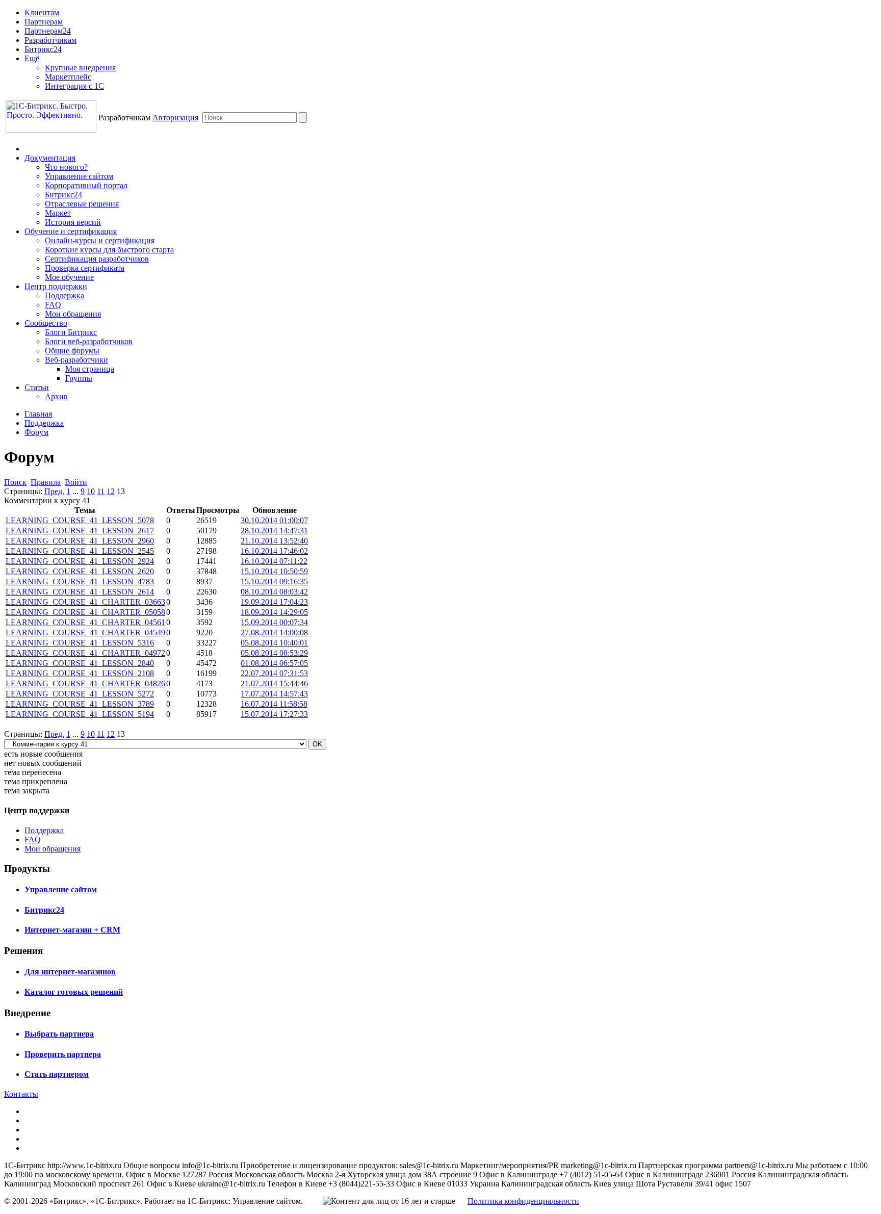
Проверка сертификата (84, 268)
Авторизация (175, 117)
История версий (73, 222)
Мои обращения (73, 313)
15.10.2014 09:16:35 (274, 581)
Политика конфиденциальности (523, 1201)
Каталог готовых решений (73, 992)
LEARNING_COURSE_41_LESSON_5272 (80, 693)
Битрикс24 (43, 49)
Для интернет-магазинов (70, 971)
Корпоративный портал (86, 185)
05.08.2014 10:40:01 (274, 642)
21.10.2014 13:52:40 (274, 540)
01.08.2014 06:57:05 (274, 663)
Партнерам (43, 21)
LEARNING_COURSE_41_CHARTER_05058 (85, 612)
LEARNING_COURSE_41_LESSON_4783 (80, 581)
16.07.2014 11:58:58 (274, 704)
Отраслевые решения (82, 203)
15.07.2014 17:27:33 (274, 714)
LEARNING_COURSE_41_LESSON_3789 (80, 704)
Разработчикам (50, 40)
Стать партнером (56, 1074)
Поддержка (64, 295)
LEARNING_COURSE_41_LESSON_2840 (80, 663)
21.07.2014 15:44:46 (274, 683)
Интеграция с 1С (74, 86)
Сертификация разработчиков (97, 258)
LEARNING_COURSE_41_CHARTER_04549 (85, 632)
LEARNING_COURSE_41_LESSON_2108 (80, 673)
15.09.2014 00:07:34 (274, 622)
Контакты (21, 1094)
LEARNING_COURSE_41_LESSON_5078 (80, 520)
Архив (56, 396)
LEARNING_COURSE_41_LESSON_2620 (80, 571)
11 (101, 491)
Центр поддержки (55, 286)
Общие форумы (72, 350)
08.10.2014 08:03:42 (274, 591)
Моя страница (89, 369)
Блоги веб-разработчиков (89, 341)
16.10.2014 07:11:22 (274, 561)
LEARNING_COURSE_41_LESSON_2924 (80, 561)
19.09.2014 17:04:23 (274, 602)
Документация (49, 157)
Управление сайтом (79, 176)
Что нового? (66, 167)
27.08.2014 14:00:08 (274, 632)
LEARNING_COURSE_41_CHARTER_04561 (85, 622)
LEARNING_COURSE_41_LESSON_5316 (80, 642)
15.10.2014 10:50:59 (274, 571)
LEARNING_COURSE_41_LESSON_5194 (80, 714)
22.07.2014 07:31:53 (274, 673)
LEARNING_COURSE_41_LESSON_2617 (80, 530)
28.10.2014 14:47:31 (274, 530)
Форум (36, 432)
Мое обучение (69, 277)
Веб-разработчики (76, 359)
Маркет (58, 213)
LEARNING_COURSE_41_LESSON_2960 (80, 540)
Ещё (31, 58)
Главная (38, 413)
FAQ (53, 304)
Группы (78, 378)
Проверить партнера (62, 1054)
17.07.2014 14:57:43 (274, 693)
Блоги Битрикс (71, 332)
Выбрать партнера (59, 1033)
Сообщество (45, 323)
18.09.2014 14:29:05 (274, 612)
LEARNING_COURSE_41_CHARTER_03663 (85, 602)
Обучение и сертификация (70, 231)
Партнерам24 (47, 31)
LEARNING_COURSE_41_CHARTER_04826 (85, 683)
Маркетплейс (68, 76)
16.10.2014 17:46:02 (274, 551)
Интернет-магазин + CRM (72, 929)
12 (111, 491)
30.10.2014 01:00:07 (274, 520)
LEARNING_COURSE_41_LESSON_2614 (80, 591)
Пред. (54, 491)
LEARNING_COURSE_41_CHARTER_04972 (85, 653)
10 (91, 491)
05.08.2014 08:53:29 (274, 653)
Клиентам (41, 12)
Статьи (36, 387)
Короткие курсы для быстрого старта (109, 249)
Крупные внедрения (80, 67)
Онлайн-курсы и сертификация (99, 240)
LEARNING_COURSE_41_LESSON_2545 (80, 551)
